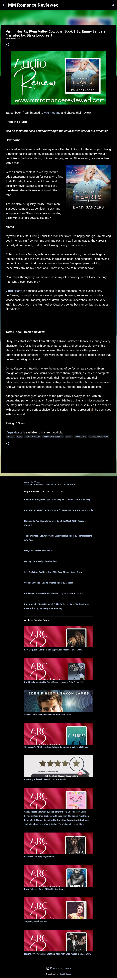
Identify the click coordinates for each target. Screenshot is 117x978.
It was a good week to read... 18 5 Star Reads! (45, 779)
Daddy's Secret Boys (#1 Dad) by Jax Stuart (44, 889)
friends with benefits (53, 437)
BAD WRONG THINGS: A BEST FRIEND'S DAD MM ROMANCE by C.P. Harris (58, 510)
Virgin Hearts (52, 112)
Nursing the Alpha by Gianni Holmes (40, 561)
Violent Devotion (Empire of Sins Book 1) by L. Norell (48, 583)
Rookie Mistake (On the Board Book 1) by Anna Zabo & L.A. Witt (54, 593)
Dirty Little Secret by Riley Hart (38, 551)
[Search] (113, 5)
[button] (7, 45)
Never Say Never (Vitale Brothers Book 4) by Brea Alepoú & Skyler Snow (57, 954)
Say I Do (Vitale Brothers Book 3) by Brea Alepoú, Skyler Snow (53, 572)
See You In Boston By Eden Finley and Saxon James (47, 714)
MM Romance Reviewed (33, 4)
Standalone (80, 437)
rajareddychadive (65, 974)
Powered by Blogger (60, 968)
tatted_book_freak (98, 437)
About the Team (32, 482)
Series (68, 437)
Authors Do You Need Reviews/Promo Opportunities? (50, 484)
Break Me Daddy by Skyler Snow (39, 857)
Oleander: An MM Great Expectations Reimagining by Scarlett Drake (56, 747)
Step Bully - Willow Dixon (36, 921)
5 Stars (10, 437)
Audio (19, 437)
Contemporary (33, 437)
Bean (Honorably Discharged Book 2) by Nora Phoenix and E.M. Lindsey (57, 499)
